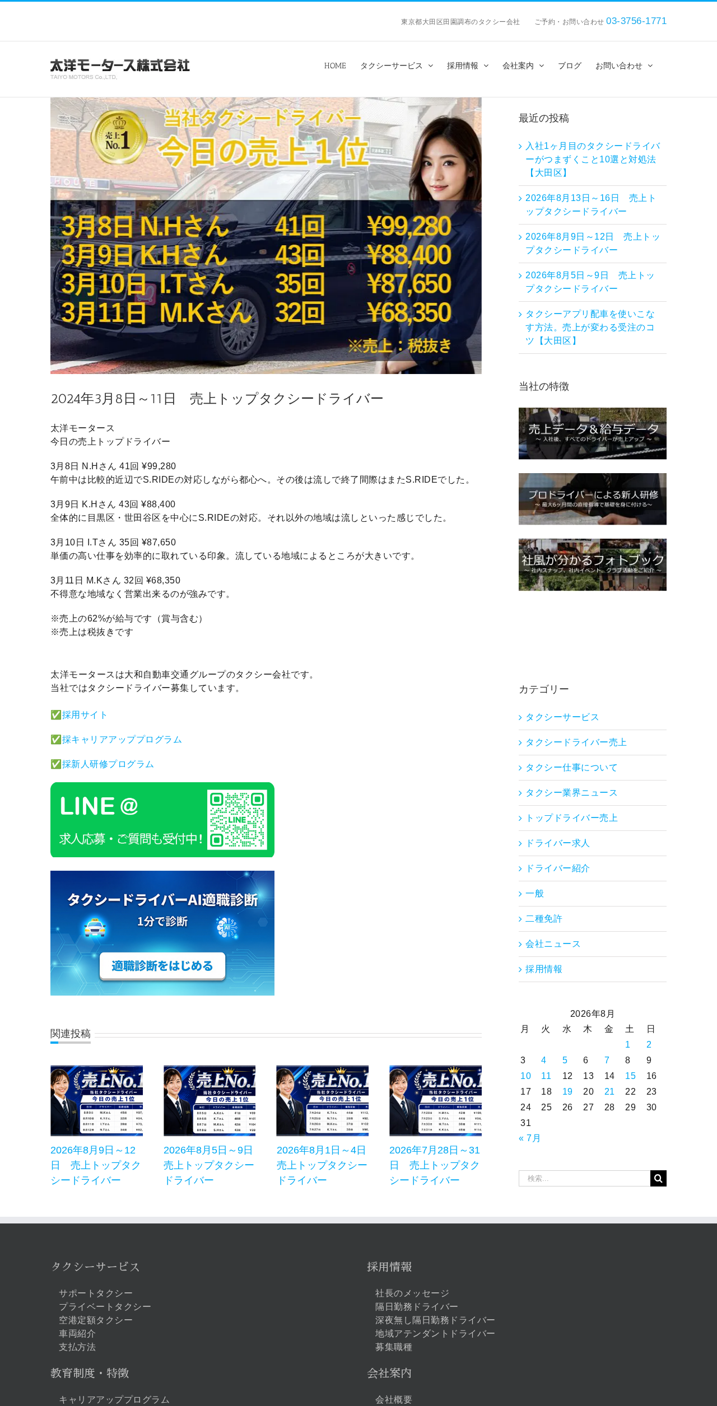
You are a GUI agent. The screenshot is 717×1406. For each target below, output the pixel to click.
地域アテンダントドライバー (435, 1333)
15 (630, 1076)
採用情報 (543, 969)
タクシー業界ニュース (571, 792)
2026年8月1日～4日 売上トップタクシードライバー (326, 1165)
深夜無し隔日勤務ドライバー (435, 1320)
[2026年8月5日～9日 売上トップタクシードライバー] (210, 1070)
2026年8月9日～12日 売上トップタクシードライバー (95, 1165)
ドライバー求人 (557, 843)
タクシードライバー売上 (576, 742)
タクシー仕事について (571, 767)
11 (546, 1076)
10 (525, 1076)
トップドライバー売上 (571, 818)
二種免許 (543, 918)
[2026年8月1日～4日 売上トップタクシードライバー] (323, 1070)
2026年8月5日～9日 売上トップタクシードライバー (213, 1165)
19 (567, 1091)
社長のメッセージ (412, 1293)
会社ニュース (553, 944)
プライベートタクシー (105, 1306)
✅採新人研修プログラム (102, 764)
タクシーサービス (562, 717)
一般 (534, 893)
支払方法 (77, 1347)
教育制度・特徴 (89, 1373)
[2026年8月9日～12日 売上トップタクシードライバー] (96, 1070)
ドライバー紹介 (557, 868)
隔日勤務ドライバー (417, 1306)
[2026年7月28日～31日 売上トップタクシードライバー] (435, 1070)
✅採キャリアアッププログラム (116, 739)
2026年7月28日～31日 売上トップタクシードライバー (434, 1165)
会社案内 (389, 1373)
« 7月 (530, 1138)
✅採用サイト (79, 715)
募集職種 (393, 1347)
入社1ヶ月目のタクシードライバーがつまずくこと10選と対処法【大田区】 (592, 159)
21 (609, 1091)
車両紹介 (77, 1333)
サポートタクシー (96, 1293)
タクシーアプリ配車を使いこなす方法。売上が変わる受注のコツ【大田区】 (590, 327)
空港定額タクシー (96, 1320)
